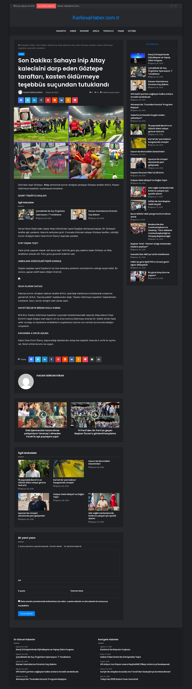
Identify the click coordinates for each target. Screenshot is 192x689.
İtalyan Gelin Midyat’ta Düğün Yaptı (68, 495)
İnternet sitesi (77, 591)
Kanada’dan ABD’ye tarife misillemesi (150, 254)
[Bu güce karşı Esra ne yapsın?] (138, 276)
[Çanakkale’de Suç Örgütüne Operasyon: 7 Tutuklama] (26, 214)
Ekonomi (84, 31)
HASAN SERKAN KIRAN (32, 92)
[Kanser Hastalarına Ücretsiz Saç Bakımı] (78, 214)
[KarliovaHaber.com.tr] (96, 17)
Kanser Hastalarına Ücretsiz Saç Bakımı (74, 6)
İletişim (132, 31)
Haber (73, 31)
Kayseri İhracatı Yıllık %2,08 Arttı (147, 172)
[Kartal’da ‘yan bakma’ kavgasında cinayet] (68, 468)
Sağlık (96, 31)
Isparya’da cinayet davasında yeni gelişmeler (31, 514)
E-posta (22, 591)
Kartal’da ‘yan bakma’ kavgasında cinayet (64, 481)
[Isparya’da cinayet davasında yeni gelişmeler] (33, 501)
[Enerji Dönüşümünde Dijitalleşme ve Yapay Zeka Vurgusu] (138, 58)
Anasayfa (61, 31)
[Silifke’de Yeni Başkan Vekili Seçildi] (138, 205)
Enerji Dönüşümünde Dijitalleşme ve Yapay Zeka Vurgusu (159, 57)
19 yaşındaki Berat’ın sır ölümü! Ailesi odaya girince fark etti (32, 483)
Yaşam (121, 31)
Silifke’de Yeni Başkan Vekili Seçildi (159, 203)
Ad (20, 580)
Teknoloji (108, 31)
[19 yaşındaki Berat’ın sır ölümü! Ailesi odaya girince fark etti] (33, 468)
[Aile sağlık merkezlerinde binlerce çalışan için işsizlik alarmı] (103, 501)
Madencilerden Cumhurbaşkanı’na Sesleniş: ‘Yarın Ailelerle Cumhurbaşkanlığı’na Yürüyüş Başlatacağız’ (160, 230)
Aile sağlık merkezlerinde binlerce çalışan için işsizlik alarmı (102, 516)
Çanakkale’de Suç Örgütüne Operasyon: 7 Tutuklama (160, 71)
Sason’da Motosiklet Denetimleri (99, 462)
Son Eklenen (152, 44)
